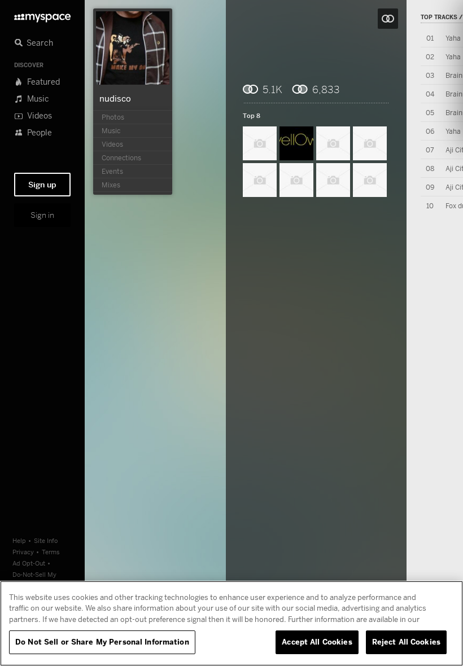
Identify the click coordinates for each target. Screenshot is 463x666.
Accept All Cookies (317, 642)
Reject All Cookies (406, 642)
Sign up (42, 184)
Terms (51, 551)
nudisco (115, 98)
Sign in (42, 215)
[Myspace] (42, 15)
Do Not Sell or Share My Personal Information (102, 642)
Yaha (453, 38)
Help (19, 540)
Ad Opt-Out (28, 563)
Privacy (23, 551)
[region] (231, 623)
